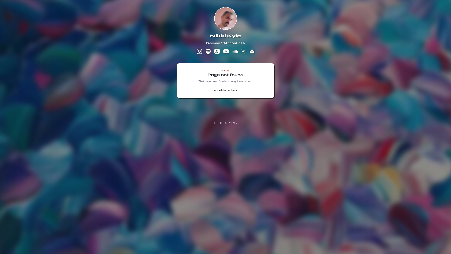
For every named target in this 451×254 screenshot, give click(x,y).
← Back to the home (225, 90)
